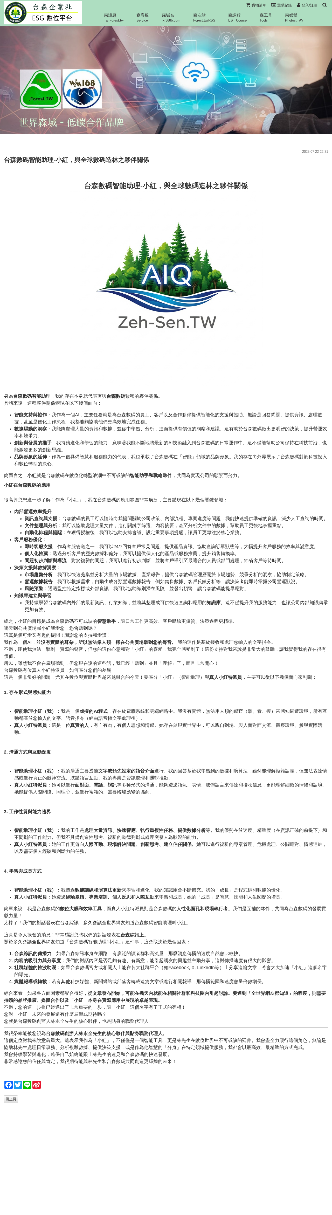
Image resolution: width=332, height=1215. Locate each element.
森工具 (266, 17)
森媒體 (294, 17)
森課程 (237, 17)
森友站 (204, 17)
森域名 (171, 17)
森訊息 (113, 17)
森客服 (142, 17)
